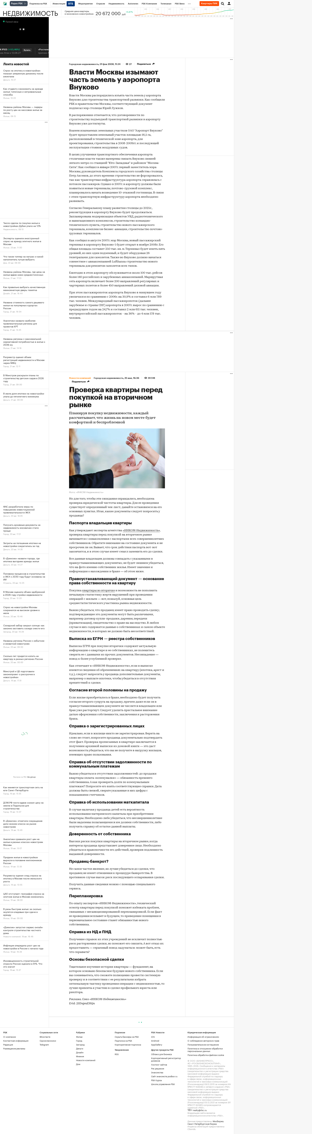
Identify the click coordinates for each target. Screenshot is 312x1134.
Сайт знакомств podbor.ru (164, 1076)
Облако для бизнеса (161, 1054)
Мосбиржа (218, 1121)
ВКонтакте (45, 1036)
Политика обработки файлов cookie (206, 1054)
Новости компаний (85, 1060)
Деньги (79, 1048)
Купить (14, 50)
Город (79, 1040)
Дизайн (80, 1052)
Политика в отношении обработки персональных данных (205, 1049)
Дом (78, 1063)
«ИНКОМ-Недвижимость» (141, 530)
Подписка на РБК (123, 1040)
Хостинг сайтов (159, 1064)
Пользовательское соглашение (203, 1044)
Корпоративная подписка (128, 1044)
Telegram (44, 1044)
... (189, 3)
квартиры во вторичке (98, 590)
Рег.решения (157, 1068)
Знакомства (157, 1072)
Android (155, 1040)
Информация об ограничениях (203, 1036)
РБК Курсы (156, 1080)
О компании (9, 1036)
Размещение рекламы (14, 1048)
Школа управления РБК (163, 1084)
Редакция (8, 1044)
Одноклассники (48, 1040)
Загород (80, 1044)
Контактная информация (15, 1040)
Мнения (80, 1056)
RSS (117, 1054)
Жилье (79, 1036)
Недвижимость (30, 12)
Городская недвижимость (84, 64)
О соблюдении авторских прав (203, 1040)
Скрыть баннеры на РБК (127, 1036)
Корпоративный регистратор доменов (166, 1059)
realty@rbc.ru (200, 1110)
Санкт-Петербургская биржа (202, 1123)
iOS (153, 1036)
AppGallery (156, 1044)
